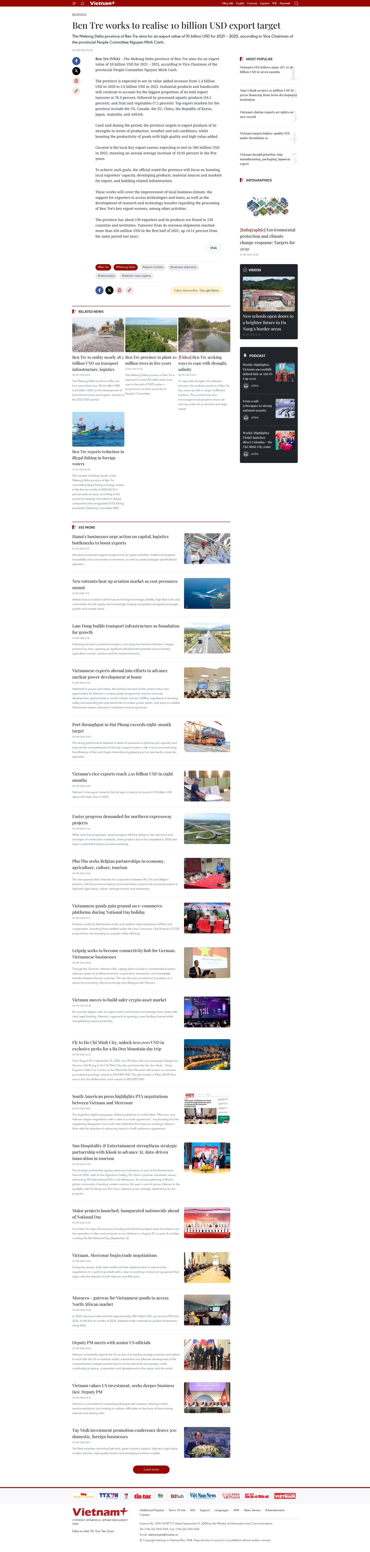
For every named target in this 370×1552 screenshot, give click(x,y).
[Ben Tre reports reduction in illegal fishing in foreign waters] (98, 429)
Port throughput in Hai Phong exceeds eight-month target (121, 727)
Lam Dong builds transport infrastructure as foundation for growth (125, 629)
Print (76, 81)
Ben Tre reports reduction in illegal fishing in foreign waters (98, 457)
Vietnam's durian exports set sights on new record (266, 114)
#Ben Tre (103, 267)
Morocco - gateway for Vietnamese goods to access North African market (120, 1301)
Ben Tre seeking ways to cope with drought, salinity (202, 363)
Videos (255, 270)
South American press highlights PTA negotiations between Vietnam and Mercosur (120, 1099)
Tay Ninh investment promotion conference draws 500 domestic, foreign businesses (124, 1433)
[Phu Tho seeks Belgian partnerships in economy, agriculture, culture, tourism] (207, 873)
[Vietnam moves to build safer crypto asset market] (207, 1012)
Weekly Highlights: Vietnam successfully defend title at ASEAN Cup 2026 (257, 371)
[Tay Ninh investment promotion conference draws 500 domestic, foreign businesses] (207, 1442)
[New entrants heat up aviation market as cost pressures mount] (207, 593)
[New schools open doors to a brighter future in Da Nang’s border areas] (269, 294)
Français (252, 3)
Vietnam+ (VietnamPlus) (102, 3)
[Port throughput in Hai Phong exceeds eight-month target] (207, 736)
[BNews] (160, 1496)
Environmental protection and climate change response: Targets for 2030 (267, 239)
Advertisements (274, 1510)
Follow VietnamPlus (186, 290)
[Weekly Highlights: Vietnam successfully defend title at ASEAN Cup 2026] (285, 372)
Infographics (259, 180)
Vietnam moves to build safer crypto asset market (119, 1000)
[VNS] (203, 1496)
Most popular (259, 59)
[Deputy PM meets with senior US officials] (207, 1354)
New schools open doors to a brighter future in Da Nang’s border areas (268, 322)
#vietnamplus (106, 275)
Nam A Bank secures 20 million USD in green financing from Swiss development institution (268, 95)
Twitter (76, 71)
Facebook (76, 61)
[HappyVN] (83, 1496)
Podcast (257, 355)
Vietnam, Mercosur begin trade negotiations (114, 1255)
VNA (236, 1510)
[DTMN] (257, 1496)
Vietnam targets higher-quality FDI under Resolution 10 (265, 135)
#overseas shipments (183, 267)
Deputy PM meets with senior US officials (111, 1342)
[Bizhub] (177, 1496)
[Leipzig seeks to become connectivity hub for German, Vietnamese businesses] (207, 962)
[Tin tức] (142, 1496)
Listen (254, 385)
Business (79, 15)
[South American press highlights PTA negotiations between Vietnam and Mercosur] (207, 1108)
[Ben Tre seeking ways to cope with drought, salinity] (204, 334)
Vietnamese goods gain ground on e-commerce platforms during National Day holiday (117, 909)
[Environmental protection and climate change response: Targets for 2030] (269, 205)
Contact (145, 1515)
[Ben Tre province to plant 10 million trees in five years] (151, 334)
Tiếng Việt (227, 3)
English (240, 3)
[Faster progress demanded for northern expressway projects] (207, 828)
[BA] (285, 1496)
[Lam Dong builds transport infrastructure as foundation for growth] (207, 638)
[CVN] (231, 1496)
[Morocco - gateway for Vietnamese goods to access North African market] (207, 1310)
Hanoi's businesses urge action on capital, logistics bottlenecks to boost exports (120, 539)
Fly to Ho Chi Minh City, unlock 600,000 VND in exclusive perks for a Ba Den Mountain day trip (118, 1045)
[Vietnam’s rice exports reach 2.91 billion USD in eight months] (207, 786)
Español (264, 3)
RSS (192, 1510)
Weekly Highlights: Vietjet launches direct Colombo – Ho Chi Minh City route (257, 440)
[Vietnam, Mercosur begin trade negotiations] (207, 1267)
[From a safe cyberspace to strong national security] (285, 408)
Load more (151, 1469)
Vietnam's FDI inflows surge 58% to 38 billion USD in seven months (266, 69)
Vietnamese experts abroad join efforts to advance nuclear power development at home (120, 674)
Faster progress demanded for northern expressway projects (122, 819)
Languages (221, 1510)
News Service (252, 1510)
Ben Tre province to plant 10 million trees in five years (151, 360)
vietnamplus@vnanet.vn (163, 1534)
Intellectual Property (152, 1510)
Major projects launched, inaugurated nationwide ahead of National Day (125, 1214)
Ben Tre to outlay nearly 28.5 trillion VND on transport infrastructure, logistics (98, 363)
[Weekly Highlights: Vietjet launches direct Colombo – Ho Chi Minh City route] (285, 440)
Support (205, 1510)
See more (86, 527)
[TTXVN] (108, 1496)
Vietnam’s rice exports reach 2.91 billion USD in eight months (122, 777)
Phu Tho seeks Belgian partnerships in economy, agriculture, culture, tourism (118, 864)
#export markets (153, 267)
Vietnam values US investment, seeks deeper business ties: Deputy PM (123, 1388)
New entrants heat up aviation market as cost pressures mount (124, 584)
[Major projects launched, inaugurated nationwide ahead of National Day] (207, 1222)
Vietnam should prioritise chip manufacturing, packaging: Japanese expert (265, 159)
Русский (285, 3)
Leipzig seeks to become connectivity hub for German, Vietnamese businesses (124, 953)
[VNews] (125, 1496)
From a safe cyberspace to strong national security (257, 405)
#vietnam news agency (136, 275)
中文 (274, 3)
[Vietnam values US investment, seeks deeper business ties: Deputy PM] (207, 1397)
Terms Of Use (177, 1510)
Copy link (76, 91)
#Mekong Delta (125, 267)
